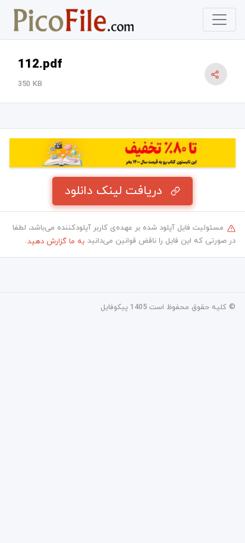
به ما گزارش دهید (55, 241)
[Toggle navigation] (219, 19)
